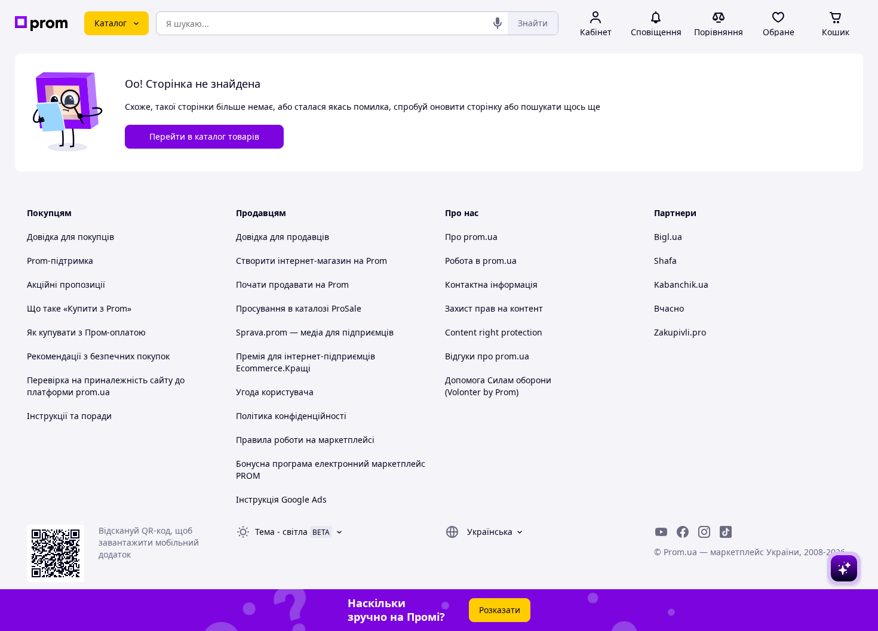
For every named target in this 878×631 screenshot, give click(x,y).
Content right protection (493, 332)
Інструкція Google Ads (281, 499)
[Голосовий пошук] (497, 23)
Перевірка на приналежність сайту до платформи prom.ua (106, 386)
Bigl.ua (668, 236)
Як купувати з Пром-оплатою (86, 332)
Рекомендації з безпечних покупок (98, 356)
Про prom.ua (471, 236)
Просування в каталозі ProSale (298, 308)
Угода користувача (275, 392)
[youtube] (661, 532)
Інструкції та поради (69, 415)
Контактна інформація (491, 284)
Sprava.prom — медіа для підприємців (315, 332)
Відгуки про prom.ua (487, 356)
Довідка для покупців (70, 236)
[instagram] (704, 532)
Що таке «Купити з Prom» (79, 308)
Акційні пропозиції (66, 284)
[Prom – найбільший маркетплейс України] (41, 23)
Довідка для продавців (282, 236)
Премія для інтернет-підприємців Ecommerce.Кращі (305, 362)
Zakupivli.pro (680, 332)
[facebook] (683, 532)
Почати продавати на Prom (292, 284)
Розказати (499, 609)
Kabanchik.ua (681, 284)
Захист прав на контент (494, 308)
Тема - (281, 531)
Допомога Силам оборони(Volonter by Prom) (498, 386)
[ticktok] (726, 532)
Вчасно (669, 308)
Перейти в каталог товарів (204, 136)
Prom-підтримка (60, 260)
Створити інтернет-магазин (293, 260)
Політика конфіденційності (291, 415)
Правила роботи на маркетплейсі (305, 439)
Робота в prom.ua (481, 260)
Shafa (665, 260)
